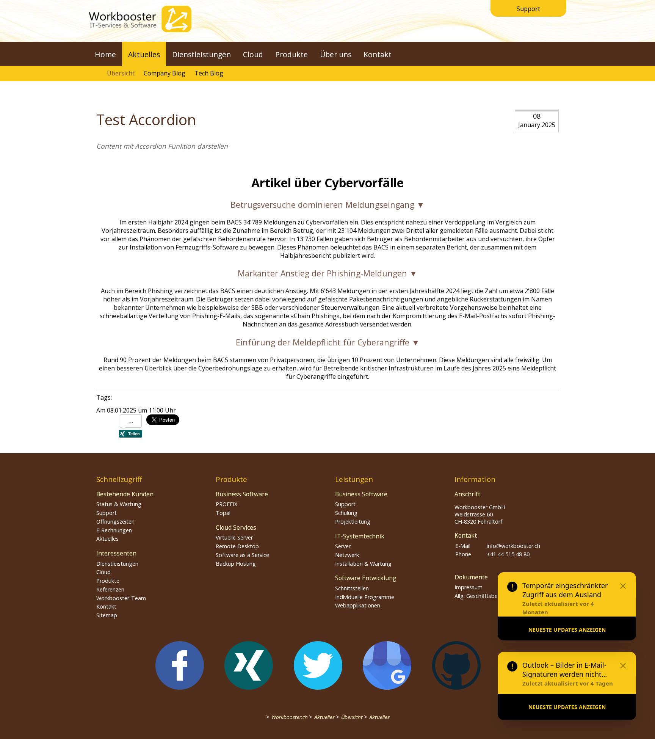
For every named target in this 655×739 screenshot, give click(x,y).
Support (528, 9)
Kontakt (378, 54)
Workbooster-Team (121, 598)
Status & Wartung (118, 504)
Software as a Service (242, 555)
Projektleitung (352, 521)
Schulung (346, 512)
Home (105, 54)
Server (343, 546)
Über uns (335, 54)
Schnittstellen (352, 588)
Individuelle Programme (364, 597)
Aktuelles (144, 54)
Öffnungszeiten (115, 521)
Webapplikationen (357, 605)
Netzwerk (347, 555)
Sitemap (106, 615)
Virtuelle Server (234, 537)
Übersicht (121, 73)
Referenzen (110, 589)
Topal (223, 512)
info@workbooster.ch (513, 545)
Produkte (291, 54)
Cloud (253, 54)
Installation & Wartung (363, 563)
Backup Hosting (236, 563)
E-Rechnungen (114, 530)
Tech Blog (208, 73)
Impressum (468, 587)
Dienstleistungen (201, 54)
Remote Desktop (237, 546)
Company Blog (164, 73)
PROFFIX (226, 504)
